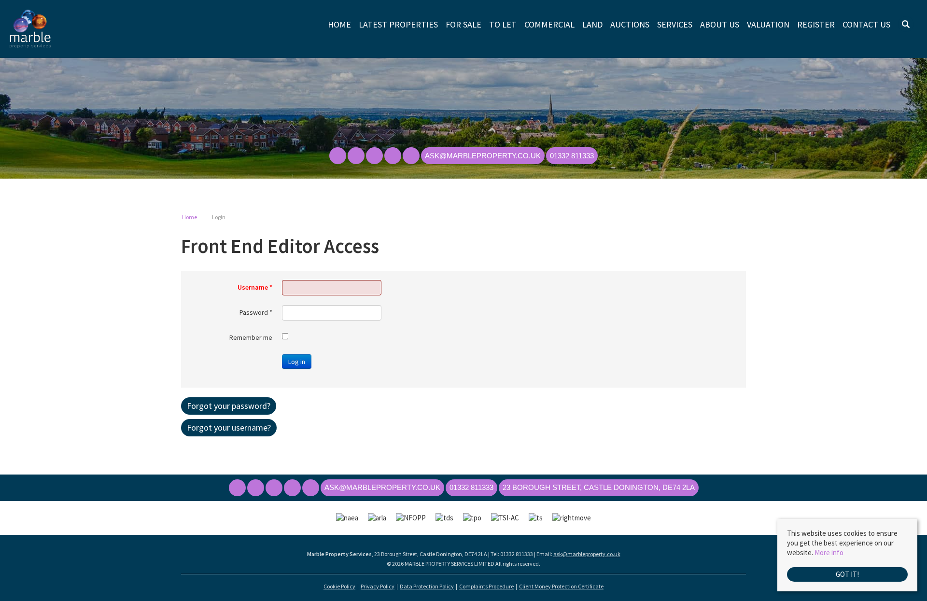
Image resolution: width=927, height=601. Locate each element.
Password (255, 312)
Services (674, 24)
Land (592, 24)
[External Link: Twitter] (357, 156)
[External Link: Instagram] (375, 156)
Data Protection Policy (427, 586)
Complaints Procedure (486, 586)
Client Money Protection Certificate (561, 586)
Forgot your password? (228, 405)
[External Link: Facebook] (338, 156)
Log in (296, 361)
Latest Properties (398, 24)
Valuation (768, 24)
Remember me (250, 337)
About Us (719, 24)
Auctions (629, 24)
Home (339, 24)
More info (829, 552)
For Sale (463, 24)
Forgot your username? (229, 427)
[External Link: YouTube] (412, 156)
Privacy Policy (377, 586)
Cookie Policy (339, 586)
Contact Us (866, 24)
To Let (503, 24)
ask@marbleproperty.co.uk (586, 554)
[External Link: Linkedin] (393, 156)
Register (816, 24)
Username (255, 287)
